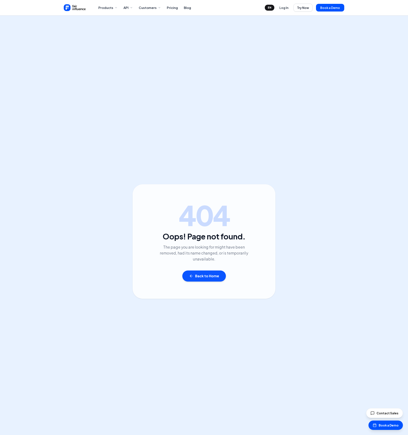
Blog (187, 8)
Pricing (172, 8)
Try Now (303, 8)
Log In (283, 8)
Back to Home (207, 276)
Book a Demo (330, 8)
